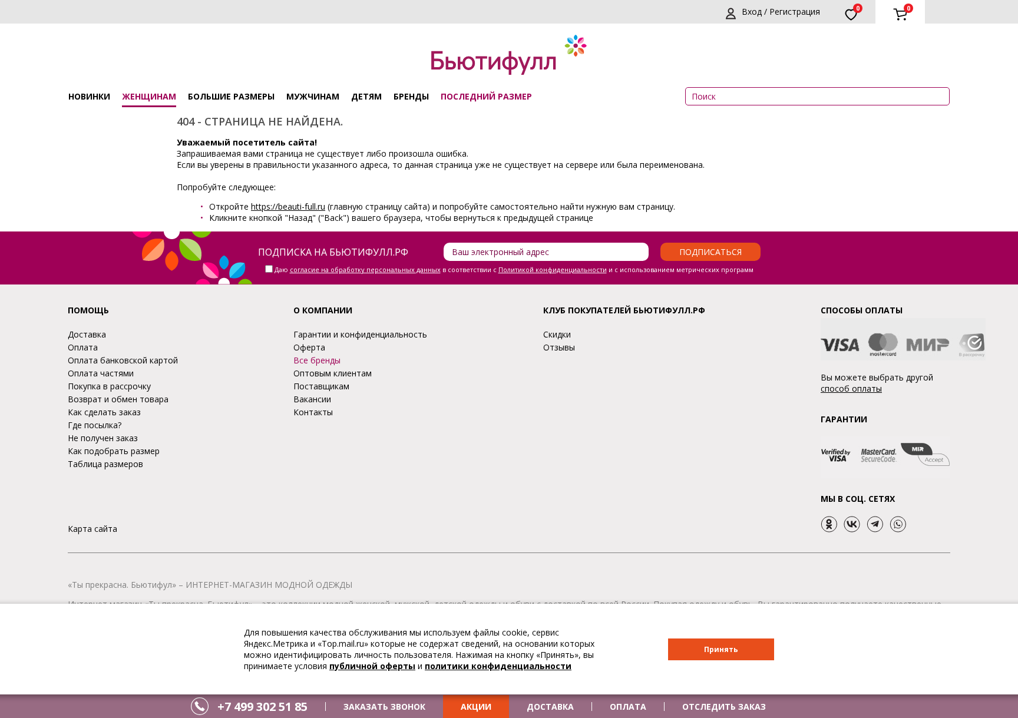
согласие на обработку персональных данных (365, 269)
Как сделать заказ (104, 412)
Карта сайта (92, 528)
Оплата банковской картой (123, 360)
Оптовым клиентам (332, 373)
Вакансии (312, 399)
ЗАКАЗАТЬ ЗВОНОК (384, 706)
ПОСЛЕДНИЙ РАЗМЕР (486, 96)
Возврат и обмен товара (118, 399)
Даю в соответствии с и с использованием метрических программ (514, 269)
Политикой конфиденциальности (552, 269)
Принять (721, 649)
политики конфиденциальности (498, 665)
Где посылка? (94, 425)
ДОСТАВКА (550, 706)
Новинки (89, 96)
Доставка (87, 334)
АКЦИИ (476, 706)
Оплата (83, 347)
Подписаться (710, 251)
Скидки (557, 334)
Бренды (411, 96)
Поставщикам (321, 386)
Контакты (313, 412)
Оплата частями (101, 373)
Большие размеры (231, 96)
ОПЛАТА (628, 706)
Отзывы (559, 347)
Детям (366, 96)
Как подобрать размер (114, 450)
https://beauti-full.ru (288, 206)
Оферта (309, 347)
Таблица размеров (105, 463)
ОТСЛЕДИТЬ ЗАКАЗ (724, 706)
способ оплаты (851, 388)
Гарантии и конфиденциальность (360, 334)
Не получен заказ (103, 438)
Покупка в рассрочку (109, 386)
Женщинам (149, 96)
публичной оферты (372, 665)
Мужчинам (312, 96)
